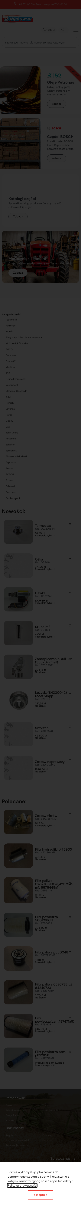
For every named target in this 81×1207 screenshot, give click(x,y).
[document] (40, 603)
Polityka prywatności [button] (22, 1185)
